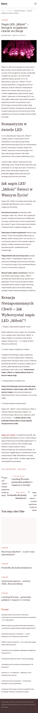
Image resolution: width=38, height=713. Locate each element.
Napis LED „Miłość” (8, 435)
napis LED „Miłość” (10, 469)
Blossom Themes (22, 704)
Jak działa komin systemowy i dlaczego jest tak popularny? (17, 666)
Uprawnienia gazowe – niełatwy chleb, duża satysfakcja (16, 582)
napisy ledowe (22, 469)
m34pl (5, 609)
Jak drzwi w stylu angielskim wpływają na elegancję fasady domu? (18, 652)
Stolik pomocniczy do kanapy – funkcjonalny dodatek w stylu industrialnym (16, 682)
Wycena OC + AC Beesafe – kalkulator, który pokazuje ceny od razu (16, 674)
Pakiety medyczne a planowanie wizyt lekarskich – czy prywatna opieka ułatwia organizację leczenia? (18, 627)
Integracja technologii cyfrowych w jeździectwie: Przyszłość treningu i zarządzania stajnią (17, 690)
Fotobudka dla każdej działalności (16, 567)
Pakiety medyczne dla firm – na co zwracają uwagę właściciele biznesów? (18, 643)
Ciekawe (4, 20)
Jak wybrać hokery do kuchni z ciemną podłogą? (17, 658)
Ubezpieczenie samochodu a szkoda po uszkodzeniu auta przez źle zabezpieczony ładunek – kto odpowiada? (18, 617)
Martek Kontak (6, 35)
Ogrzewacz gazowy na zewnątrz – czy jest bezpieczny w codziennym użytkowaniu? (15, 635)
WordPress (4, 707)
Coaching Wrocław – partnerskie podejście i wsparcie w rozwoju (16, 598)
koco (4, 3)
